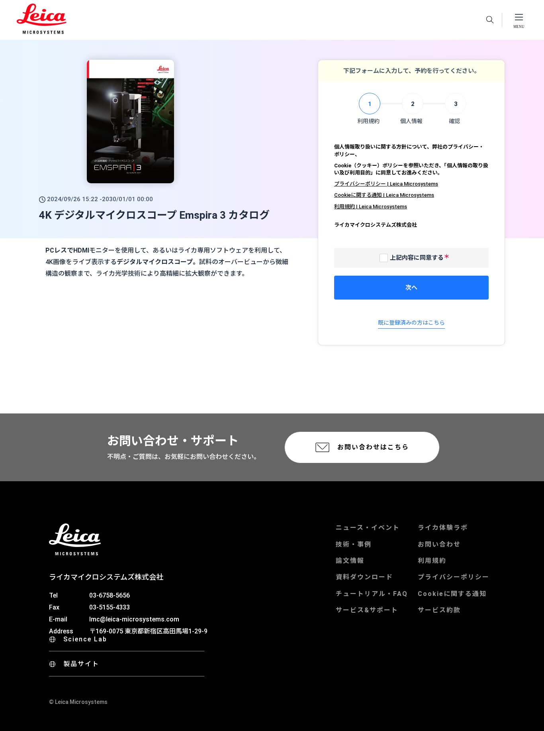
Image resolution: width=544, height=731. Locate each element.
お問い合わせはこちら (373, 447)
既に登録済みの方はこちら (411, 322)
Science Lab (85, 639)
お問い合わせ (439, 544)
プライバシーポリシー (453, 577)
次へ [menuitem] (411, 287)
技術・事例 (354, 544)
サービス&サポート (367, 610)
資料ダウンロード (364, 577)
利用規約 (432, 560)
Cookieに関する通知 (452, 594)
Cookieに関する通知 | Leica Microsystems (384, 195)
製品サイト (81, 664)
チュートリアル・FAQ (372, 594)
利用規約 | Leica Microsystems (370, 207)
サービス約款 (439, 610)
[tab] (368, 109)
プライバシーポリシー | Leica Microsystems (386, 184)
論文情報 (350, 560)
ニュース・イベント (368, 527)
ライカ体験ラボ (443, 527)
